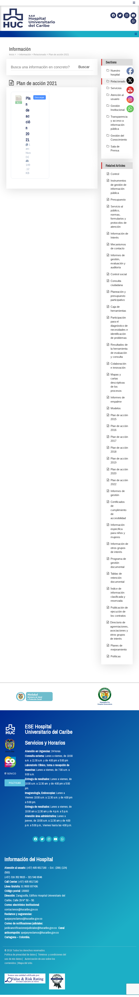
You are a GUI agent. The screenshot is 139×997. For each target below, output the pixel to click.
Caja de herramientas (118, 308)
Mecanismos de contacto (118, 246)
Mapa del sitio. (25, 963)
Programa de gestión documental (118, 562)
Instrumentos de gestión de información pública (118, 186)
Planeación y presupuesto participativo (118, 295)
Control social (119, 274)
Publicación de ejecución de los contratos (119, 611)
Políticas (116, 656)
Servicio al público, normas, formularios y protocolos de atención (119, 216)
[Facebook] (113, 15)
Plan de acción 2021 (59, 54)
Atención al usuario (117, 97)
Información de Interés (119, 235)
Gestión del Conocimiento (119, 137)
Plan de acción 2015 (119, 417)
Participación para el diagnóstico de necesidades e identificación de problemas (119, 328)
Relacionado (39, 54)
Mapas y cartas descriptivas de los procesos (118, 382)
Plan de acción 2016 (119, 428)
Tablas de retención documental (117, 577)
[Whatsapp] (133, 21)
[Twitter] (120, 15)
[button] (15, 782)
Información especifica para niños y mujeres (118, 531)
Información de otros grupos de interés (119, 547)
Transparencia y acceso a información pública (119, 122)
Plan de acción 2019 (119, 460)
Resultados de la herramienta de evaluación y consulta (119, 350)
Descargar (39, 97)
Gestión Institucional (118, 107)
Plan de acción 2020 (119, 471)
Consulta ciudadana (117, 283)
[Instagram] (127, 15)
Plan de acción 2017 (119, 438)
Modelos (116, 408)
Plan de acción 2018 (119, 449)
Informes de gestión (118, 493)
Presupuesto (118, 199)
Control (115, 173)
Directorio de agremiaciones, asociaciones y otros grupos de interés (119, 630)
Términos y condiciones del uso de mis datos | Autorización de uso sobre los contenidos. (35, 959)
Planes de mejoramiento (119, 647)
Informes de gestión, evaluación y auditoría (118, 261)
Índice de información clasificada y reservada (118, 594)
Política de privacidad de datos (20, 954)
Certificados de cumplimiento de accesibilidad (118, 510)
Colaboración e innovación (118, 365)
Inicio (11, 54)
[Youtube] (133, 15)
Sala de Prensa (115, 148)
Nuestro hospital (115, 72)
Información (25, 54)
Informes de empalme (118, 399)
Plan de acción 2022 (119, 482)
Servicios (116, 88)
